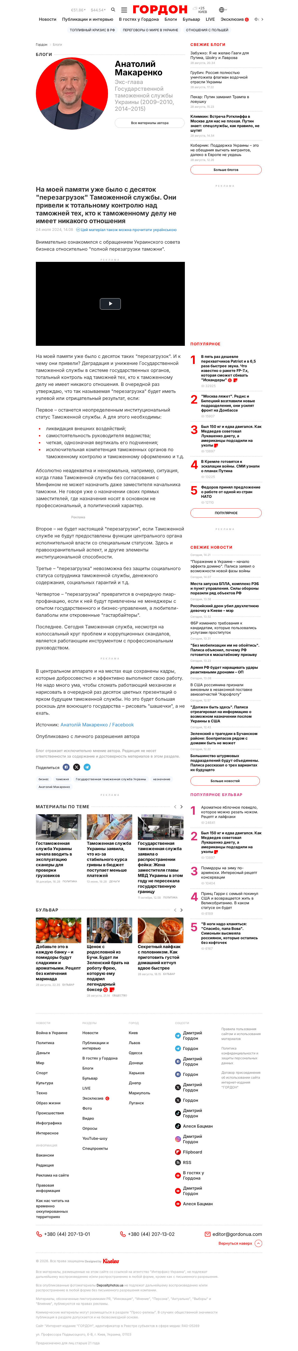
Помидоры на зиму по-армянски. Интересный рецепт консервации (229, 873)
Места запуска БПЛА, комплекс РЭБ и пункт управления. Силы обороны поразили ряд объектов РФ (224, 588)
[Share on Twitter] (76, 767)
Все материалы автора (150, 123)
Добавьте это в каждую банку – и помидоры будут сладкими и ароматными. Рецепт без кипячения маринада (58, 962)
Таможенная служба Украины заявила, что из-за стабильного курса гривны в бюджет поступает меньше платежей (109, 859)
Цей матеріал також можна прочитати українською (129, 230)
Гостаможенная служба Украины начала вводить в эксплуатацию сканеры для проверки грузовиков (54, 859)
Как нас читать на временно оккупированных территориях (52, 1208)
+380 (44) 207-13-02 (151, 1234)
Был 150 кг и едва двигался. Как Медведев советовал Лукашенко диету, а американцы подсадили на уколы (231, 435)
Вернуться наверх (235, 1243)
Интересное (47, 1133)
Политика (70, 881)
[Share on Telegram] (87, 767)
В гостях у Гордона (139, 19)
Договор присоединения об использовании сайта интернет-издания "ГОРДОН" (241, 1079)
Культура (44, 1083)
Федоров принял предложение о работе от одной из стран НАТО (231, 492)
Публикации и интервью (87, 19)
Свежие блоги (207, 44)
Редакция (45, 1165)
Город (134, 1023)
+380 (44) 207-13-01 (67, 1234)
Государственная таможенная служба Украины (111, 779)
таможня (62, 779)
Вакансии (45, 1155)
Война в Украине (51, 1032)
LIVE (210, 19)
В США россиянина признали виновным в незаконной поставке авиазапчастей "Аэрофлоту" (221, 689)
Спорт (42, 1072)
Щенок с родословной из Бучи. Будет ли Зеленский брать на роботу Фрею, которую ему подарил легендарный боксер (108, 968)
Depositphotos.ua (110, 1285)
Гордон (41, 44)
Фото (87, 1108)
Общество (119, 995)
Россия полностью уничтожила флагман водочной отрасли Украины (218, 77)
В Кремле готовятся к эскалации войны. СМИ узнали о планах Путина (230, 466)
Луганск (136, 1103)
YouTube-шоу (94, 1138)
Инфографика (49, 1123)
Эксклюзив (233, 19)
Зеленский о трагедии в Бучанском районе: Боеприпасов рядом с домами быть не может (223, 738)
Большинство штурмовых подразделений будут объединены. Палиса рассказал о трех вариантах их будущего (224, 762)
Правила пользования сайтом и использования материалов (241, 1034)
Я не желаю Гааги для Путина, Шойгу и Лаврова (219, 55)
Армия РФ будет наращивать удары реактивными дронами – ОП (224, 669)
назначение (161, 779)
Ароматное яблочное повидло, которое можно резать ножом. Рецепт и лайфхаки (229, 812)
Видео (88, 1118)
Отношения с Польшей (207, 30)
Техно (41, 1093)
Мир (40, 1062)
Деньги (114, 881)
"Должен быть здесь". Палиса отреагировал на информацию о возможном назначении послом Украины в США (221, 714)
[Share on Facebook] (66, 767)
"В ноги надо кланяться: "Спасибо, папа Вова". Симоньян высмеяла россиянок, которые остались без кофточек (229, 933)
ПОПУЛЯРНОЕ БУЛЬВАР (216, 794)
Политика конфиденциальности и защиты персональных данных (239, 1055)
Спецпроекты (95, 1148)
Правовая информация (48, 1188)
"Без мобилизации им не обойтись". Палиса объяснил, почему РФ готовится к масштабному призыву (224, 650)
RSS (187, 1162)
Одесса (135, 1052)
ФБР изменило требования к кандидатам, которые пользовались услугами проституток (223, 628)
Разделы (89, 1023)
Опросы (89, 1128)
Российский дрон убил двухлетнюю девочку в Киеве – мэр (224, 608)
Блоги (171, 19)
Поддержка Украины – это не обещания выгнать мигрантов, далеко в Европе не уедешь (224, 150)
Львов (134, 1042)
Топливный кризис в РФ (92, 30)
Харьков (136, 1072)
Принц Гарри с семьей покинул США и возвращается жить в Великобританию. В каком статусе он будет (229, 900)
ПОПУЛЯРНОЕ (205, 344)
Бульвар (191, 19)
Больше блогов (226, 170)
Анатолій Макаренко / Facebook (97, 724)
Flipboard (192, 1152)
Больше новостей (225, 781)
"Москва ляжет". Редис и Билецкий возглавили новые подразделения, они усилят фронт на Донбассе (228, 403)
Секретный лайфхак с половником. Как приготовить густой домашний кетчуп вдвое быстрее (159, 957)
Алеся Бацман (198, 1126)
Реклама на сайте (52, 1175)
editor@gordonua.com (237, 1234)
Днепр (135, 1083)
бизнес (44, 779)
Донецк (136, 1062)
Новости (47, 19)
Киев (133, 1032)
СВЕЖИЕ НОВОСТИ (211, 547)
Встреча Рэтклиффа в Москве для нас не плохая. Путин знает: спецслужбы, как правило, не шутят (225, 123)
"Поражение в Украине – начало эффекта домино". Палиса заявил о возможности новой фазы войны (222, 566)
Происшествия (50, 1113)
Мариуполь (139, 1093)
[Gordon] (160, 10)
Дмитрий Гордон (192, 1035)
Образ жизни (48, 1103)
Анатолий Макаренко (54, 787)
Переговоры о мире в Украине (150, 30)
